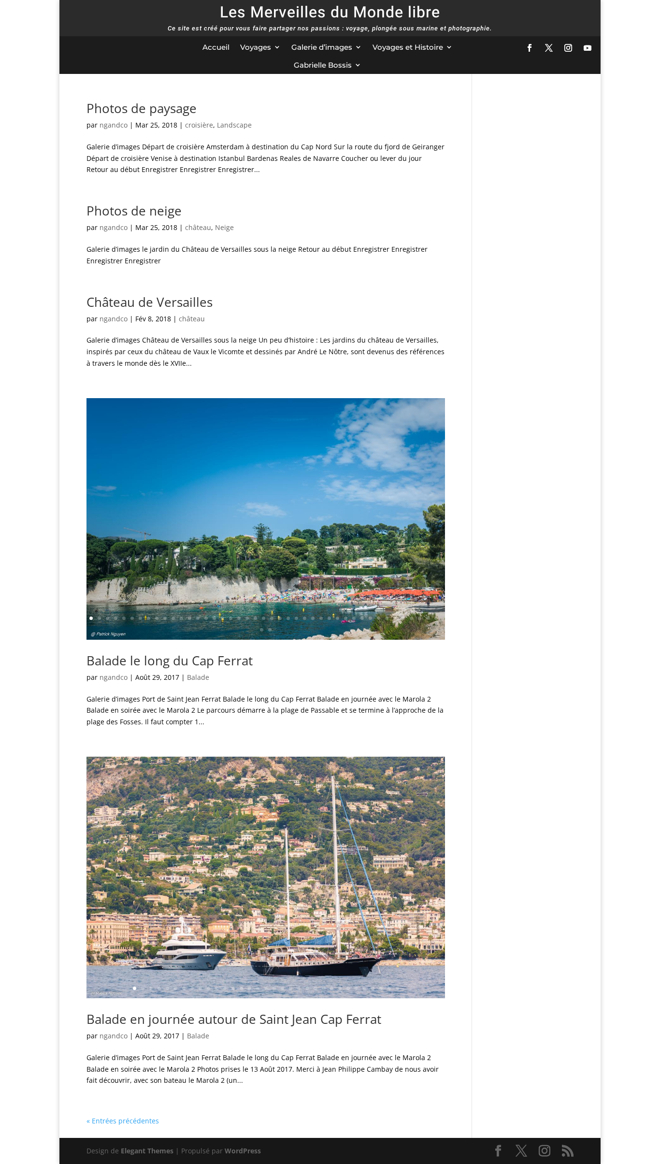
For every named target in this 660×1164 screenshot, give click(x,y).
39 (403, 618)
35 (370, 618)
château (198, 227)
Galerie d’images (321, 47)
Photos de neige (134, 210)
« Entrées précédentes (122, 1120)
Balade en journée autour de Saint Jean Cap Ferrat (233, 1019)
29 (321, 618)
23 (271, 618)
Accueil (216, 47)
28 (313, 618)
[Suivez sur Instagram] (568, 48)
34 (362, 618)
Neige (224, 227)
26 (296, 618)
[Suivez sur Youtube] (587, 48)
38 (395, 618)
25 (288, 618)
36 (378, 618)
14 (198, 618)
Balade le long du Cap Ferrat (169, 660)
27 (304, 618)
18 (230, 618)
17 (222, 618)
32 (345, 618)
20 (247, 618)
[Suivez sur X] (549, 48)
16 (214, 618)
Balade (198, 677)
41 (419, 618)
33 (354, 618)
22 (263, 618)
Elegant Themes (147, 1150)
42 (428, 618)
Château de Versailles (149, 302)
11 (173, 618)
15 (206, 618)
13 (189, 618)
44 (261, 630)
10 (165, 618)
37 (386, 618)
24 (280, 618)
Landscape (234, 124)
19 (239, 618)
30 (329, 618)
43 (436, 618)
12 (181, 618)
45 (270, 630)
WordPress (243, 1150)
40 (411, 618)
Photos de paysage (141, 108)
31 (337, 618)
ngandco (114, 124)
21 (255, 618)
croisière (199, 124)
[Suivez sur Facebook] (529, 48)
